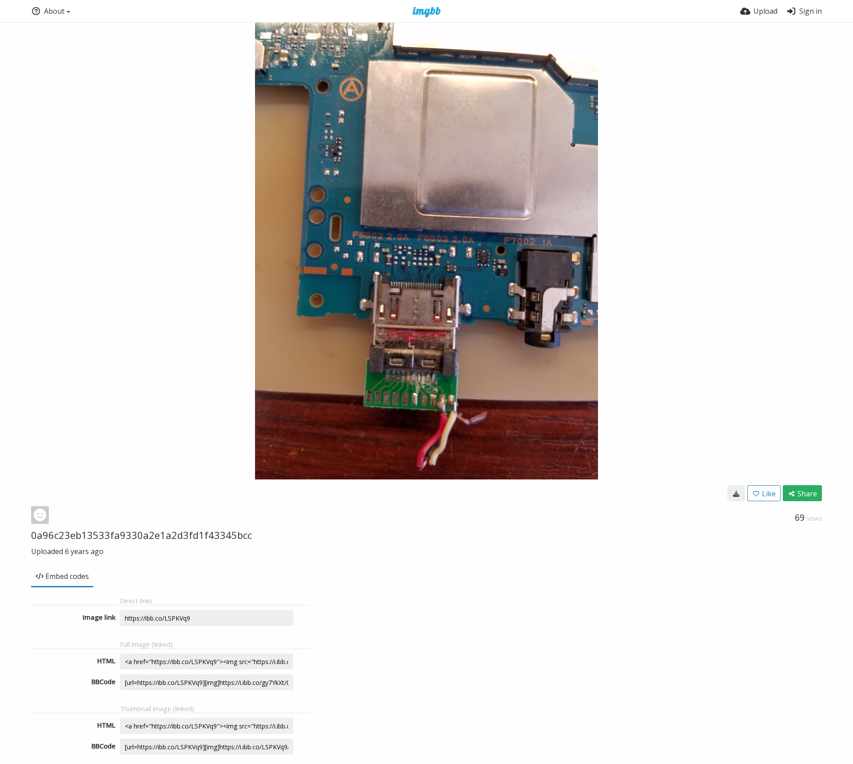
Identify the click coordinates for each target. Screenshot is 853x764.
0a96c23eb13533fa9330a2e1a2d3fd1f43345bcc (141, 535)
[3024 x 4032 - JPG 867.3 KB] (736, 493)
